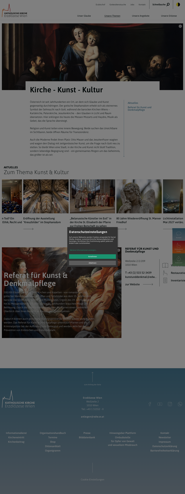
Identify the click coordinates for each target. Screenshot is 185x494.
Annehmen (92, 256)
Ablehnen (92, 263)
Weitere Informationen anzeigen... (83, 250)
